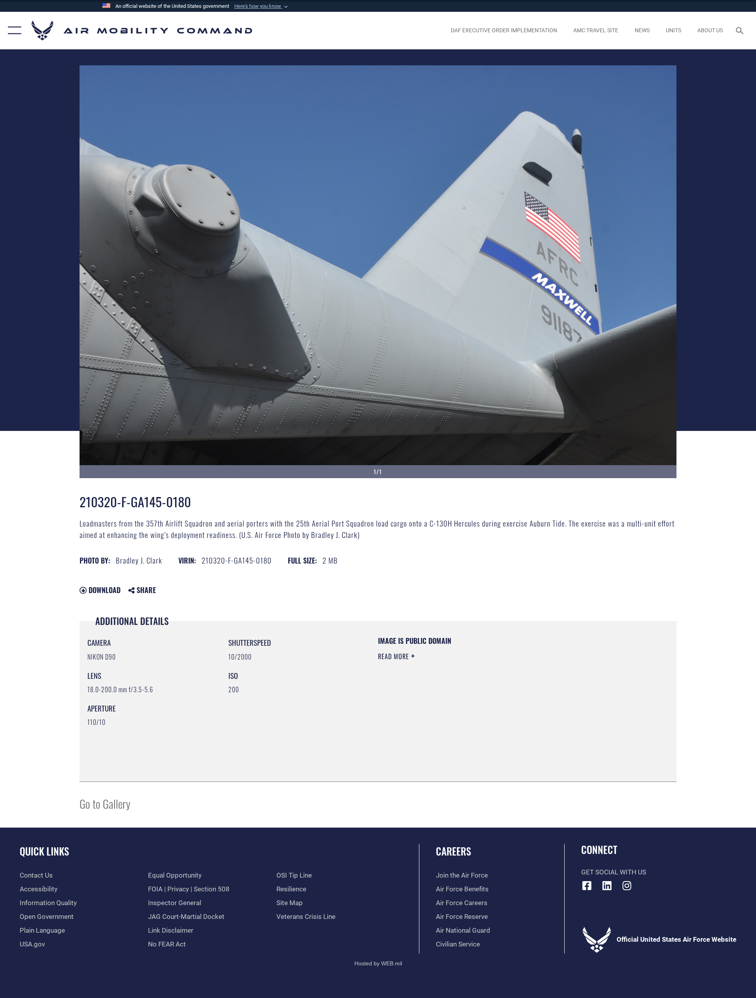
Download (103, 590)
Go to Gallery (105, 803)
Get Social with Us (613, 872)
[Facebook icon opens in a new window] (587, 885)
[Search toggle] (740, 30)
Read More (394, 656)
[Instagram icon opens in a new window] (627, 885)
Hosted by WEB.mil (378, 963)
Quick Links (44, 851)
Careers (453, 851)
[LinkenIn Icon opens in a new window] (607, 885)
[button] (261, 6)
